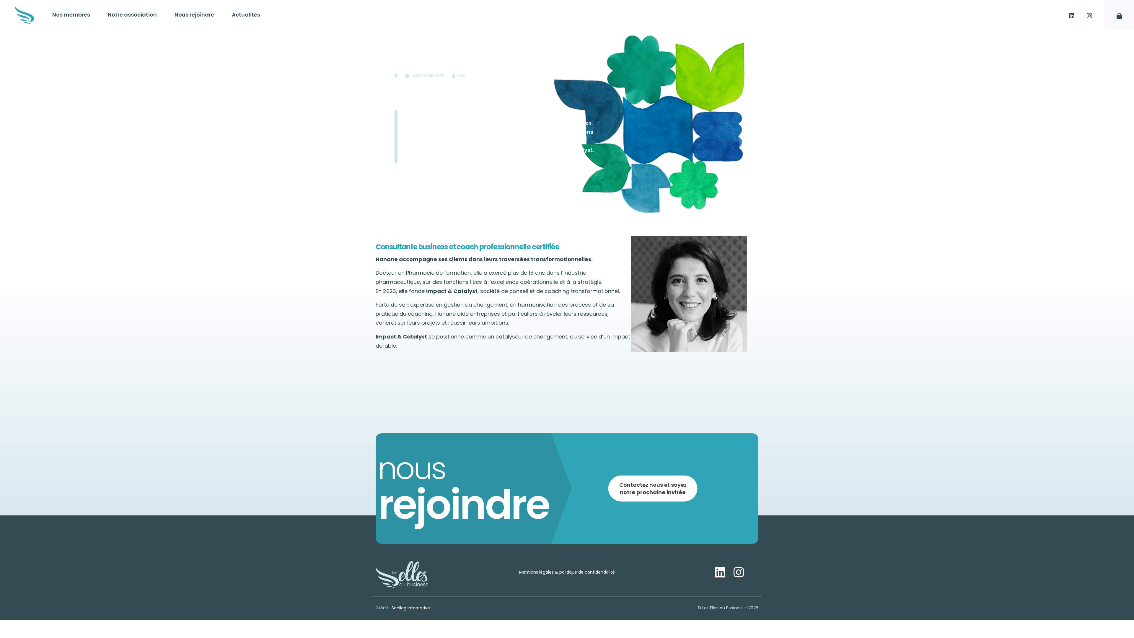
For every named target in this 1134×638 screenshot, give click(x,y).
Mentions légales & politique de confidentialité (567, 572)
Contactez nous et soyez (653, 488)
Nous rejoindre (194, 14)
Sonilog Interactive (411, 608)
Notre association (132, 14)
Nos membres (71, 14)
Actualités (246, 14)
